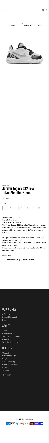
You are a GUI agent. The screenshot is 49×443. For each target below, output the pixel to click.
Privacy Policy (8, 334)
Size (4, 203)
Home (22, 23)
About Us (6, 331)
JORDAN (6, 185)
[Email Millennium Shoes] (11, 375)
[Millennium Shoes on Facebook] (3, 375)
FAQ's (4, 359)
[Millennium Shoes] (24, 10)
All (28, 23)
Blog (4, 320)
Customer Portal (9, 356)
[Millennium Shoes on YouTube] (6, 375)
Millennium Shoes (26, 419)
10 (39, 208)
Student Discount (9, 317)
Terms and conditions (11, 336)
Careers (5, 339)
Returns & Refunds (10, 364)
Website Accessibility (11, 342)
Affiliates (6, 314)
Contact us (7, 353)
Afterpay (5, 367)
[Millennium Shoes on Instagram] (9, 375)
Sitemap (5, 370)
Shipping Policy (8, 362)
